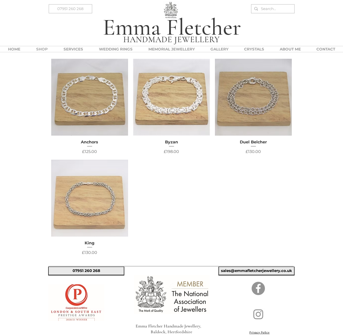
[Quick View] (89, 97)
